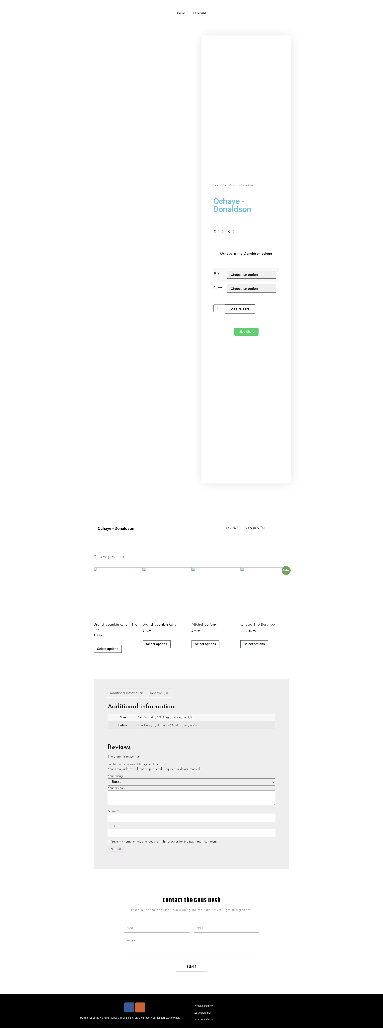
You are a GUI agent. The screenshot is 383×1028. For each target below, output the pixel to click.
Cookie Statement (202, 1013)
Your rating (116, 776)
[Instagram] (140, 1007)
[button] (246, 332)
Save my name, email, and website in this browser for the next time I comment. (164, 841)
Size (216, 273)
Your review (116, 788)
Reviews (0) (159, 693)
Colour (218, 287)
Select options (107, 649)
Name (113, 811)
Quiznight (199, 13)
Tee (224, 185)
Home (181, 13)
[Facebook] (129, 1007)
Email (112, 826)
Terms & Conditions (203, 1006)
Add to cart (240, 308)
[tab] (126, 693)
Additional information (126, 693)
